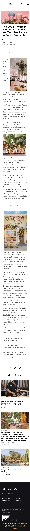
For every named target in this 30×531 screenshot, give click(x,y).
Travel (9, 467)
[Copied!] (19, 368)
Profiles (4, 503)
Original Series (6, 500)
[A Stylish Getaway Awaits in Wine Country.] (15, 457)
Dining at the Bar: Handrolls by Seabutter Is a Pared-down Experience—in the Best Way (12, 403)
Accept (15, 528)
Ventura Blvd (13, 518)
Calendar (18, 500)
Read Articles (6, 498)
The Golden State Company (16, 520)
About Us (18, 498)
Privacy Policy (19, 503)
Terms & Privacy (6, 512)
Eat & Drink (5, 44)
